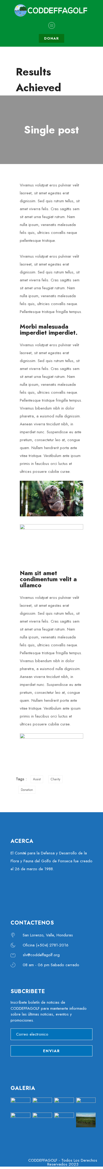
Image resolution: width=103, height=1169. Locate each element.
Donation (27, 789)
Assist (37, 779)
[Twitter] (33, 890)
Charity (55, 779)
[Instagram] (64, 890)
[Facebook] (17, 890)
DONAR (51, 38)
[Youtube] (48, 890)
